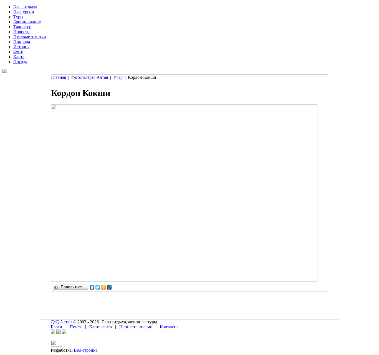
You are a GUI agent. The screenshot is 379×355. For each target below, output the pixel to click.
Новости (21, 31)
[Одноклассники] (104, 287)
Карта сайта (100, 326)
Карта (18, 56)
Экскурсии (23, 11)
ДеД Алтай (61, 322)
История (21, 46)
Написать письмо (135, 326)
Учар (118, 77)
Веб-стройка (85, 350)
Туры (18, 16)
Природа (21, 41)
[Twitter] (98, 287)
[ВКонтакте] (92, 287)
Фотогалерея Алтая (89, 77)
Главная (58, 77)
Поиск (76, 326)
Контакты (169, 326)
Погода (20, 61)
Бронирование (27, 21)
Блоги (56, 326)
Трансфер (22, 26)
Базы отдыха (25, 6)
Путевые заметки (29, 36)
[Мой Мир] (109, 287)
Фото (18, 51)
